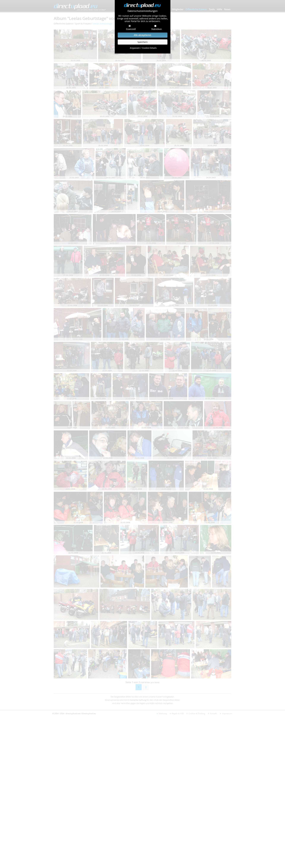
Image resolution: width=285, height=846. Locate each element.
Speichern (142, 42)
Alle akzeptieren (142, 35)
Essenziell (131, 28)
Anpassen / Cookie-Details (143, 48)
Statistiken (156, 28)
